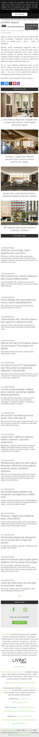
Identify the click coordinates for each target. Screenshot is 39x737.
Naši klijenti (24, 683)
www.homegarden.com (11, 720)
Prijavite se (20, 622)
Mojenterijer (6, 634)
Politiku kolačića (24, 9)
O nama (6, 683)
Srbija (22, 667)
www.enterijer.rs (24, 716)
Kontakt (32, 683)
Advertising (15, 683)
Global (17, 667)
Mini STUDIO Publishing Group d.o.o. (13, 672)
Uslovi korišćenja (24, 733)
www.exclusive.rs (28, 711)
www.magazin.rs (25, 707)
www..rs (24, 699)
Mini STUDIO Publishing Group (20, 735)
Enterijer (10, 248)
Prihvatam (19, 14)
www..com (19, 702)
